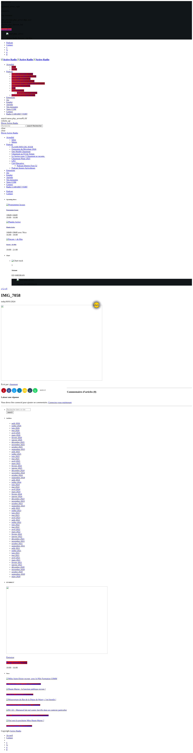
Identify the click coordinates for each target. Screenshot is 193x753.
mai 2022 (15, 527)
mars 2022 (16, 532)
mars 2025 (16, 463)
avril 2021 (16, 558)
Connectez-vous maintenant (60, 402)
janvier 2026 (17, 440)
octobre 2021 (17, 544)
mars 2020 (16, 577)
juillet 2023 (16, 511)
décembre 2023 (18, 499)
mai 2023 (15, 515)
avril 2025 (16, 461)
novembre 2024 (18, 473)
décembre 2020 (18, 567)
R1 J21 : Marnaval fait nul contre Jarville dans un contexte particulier (27, 715)
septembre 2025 (18, 449)
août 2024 (16, 480)
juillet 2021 (16, 551)
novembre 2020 (18, 569)
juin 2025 (16, 456)
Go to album (6, 29)
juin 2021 (16, 553)
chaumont (13, 384)
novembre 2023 (18, 501)
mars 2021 (16, 560)
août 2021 (16, 548)
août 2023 (16, 508)
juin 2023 (16, 513)
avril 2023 (16, 518)
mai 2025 (15, 459)
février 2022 (17, 534)
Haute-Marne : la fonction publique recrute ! (19, 694)
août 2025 (16, 452)
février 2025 (17, 466)
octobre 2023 (17, 503)
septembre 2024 (18, 478)
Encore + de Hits (11, 244)
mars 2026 (16, 435)
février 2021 (17, 562)
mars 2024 (16, 492)
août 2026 (16, 423)
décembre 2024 (18, 470)
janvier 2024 (17, 496)
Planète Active (10, 227)
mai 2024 (15, 487)
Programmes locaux (12, 210)
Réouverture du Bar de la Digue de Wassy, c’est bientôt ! (23, 705)
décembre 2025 (18, 442)
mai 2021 (15, 555)
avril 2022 (16, 529)
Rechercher (34, 126)
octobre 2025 (17, 447)
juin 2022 (16, 525)
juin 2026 (16, 428)
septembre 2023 (18, 506)
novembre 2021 (18, 541)
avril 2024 (16, 489)
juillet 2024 (16, 482)
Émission (10, 657)
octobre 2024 (17, 475)
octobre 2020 (17, 572)
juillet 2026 (16, 426)
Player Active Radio (9, 123)
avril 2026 (16, 433)
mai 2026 (15, 430)
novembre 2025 (18, 445)
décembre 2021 (18, 539)
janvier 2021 (17, 565)
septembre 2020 (18, 574)
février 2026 (17, 438)
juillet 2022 (16, 522)
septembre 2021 (18, 546)
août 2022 (16, 520)
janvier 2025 (17, 468)
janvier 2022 (17, 536)
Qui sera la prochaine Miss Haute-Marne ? (19, 726)
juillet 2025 (16, 454)
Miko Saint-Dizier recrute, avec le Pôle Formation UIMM (23, 684)
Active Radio (15, 731)
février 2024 (17, 494)
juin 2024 (16, 485)
